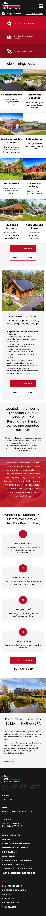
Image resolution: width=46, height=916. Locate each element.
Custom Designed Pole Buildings (18, 873)
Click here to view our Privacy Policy (14, 788)
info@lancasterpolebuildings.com (17, 811)
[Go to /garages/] (11, 89)
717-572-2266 (8, 799)
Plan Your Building (12, 886)
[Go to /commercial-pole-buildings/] (34, 90)
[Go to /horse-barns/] (11, 178)
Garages (6, 839)
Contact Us (8, 898)
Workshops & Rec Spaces (15, 848)
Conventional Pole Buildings (17, 860)
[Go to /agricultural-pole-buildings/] (34, 221)
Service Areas (9, 907)
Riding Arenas (9, 852)
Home (5, 882)
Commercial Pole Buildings (16, 843)
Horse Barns (8, 856)
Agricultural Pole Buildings (17, 869)
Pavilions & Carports (13, 864)
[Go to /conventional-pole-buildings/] (34, 178)
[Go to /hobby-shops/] (11, 135)
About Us (7, 894)
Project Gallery (10, 903)
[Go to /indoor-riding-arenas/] (34, 133)
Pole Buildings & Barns (14, 890)
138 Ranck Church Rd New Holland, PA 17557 (12, 824)
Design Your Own (11, 835)
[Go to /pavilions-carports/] (11, 221)
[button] (23, 248)
